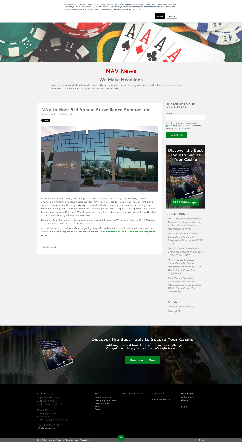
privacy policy (172, 125)
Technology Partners (105, 400)
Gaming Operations (181, 306)
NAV (52, 114)
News (52, 246)
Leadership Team (103, 397)
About (98, 393)
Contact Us (45, 393)
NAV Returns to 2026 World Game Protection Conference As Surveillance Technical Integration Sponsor (185, 223)
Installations (133, 393)
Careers (98, 409)
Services (158, 393)
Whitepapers (187, 397)
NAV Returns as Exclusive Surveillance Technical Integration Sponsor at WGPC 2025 (185, 238)
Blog (184, 407)
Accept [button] (160, 16)
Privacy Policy (137, 9)
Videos (184, 400)
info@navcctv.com (46, 428)
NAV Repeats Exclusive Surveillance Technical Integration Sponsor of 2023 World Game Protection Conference (184, 266)
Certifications (101, 403)
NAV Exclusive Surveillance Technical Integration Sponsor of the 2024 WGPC (185, 252)
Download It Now (142, 360)
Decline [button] (172, 16)
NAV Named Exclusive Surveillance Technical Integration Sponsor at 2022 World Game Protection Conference (184, 284)
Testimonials (161, 399)
